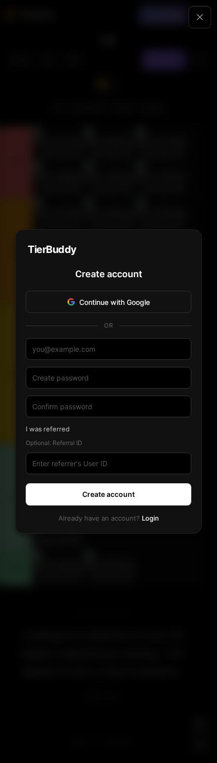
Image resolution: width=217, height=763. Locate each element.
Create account (108, 494)
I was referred (48, 429)
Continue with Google (114, 302)
